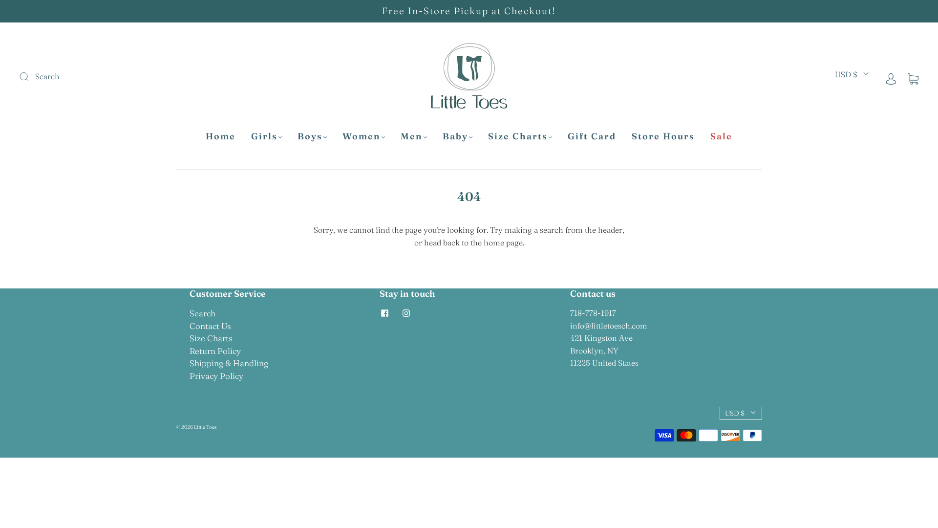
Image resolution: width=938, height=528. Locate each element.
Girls (264, 136)
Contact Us (210, 326)
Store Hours (663, 136)
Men (412, 136)
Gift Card (592, 136)
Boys (310, 136)
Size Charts (518, 136)
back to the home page (483, 242)
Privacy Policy (216, 376)
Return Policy (215, 351)
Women (361, 136)
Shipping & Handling (229, 363)
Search (202, 313)
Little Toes (205, 427)
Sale (721, 136)
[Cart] (913, 78)
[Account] (891, 78)
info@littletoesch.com (608, 325)
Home (220, 136)
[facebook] (384, 313)
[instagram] (406, 313)
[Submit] (90, 76)
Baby (455, 136)
